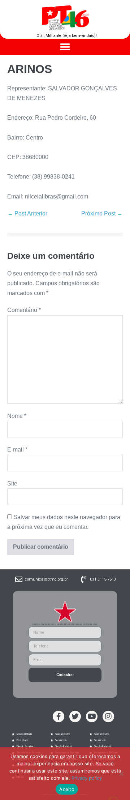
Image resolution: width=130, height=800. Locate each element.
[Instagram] (108, 716)
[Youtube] (92, 716)
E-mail (17, 449)
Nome (16, 416)
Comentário (24, 310)
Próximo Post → (102, 213)
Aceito (66, 789)
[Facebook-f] (58, 716)
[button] (65, 47)
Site (12, 483)
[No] (121, 773)
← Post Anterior (27, 213)
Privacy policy (87, 778)
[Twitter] (75, 716)
